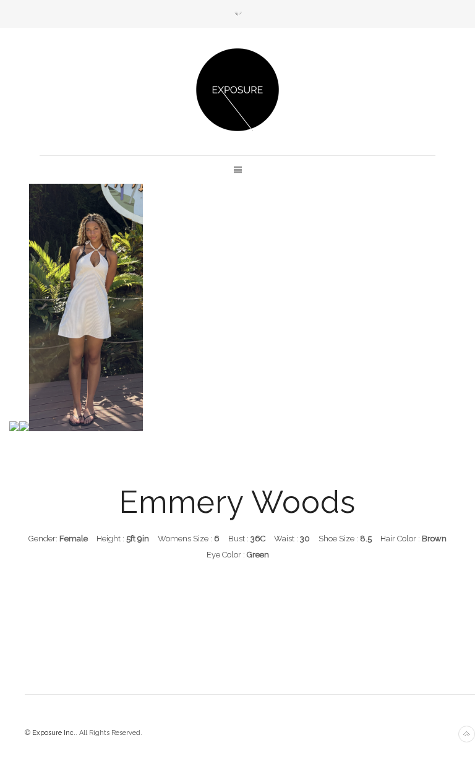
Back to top (466, 734)
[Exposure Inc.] (237, 89)
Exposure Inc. (53, 733)
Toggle (238, 14)
